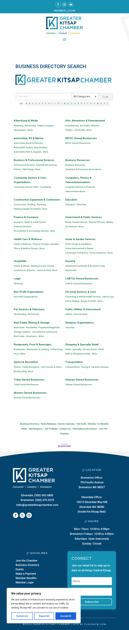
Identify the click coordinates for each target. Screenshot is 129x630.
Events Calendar (66, 424)
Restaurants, (20, 349)
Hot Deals (81, 424)
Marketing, (19, 125)
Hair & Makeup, (72, 301)
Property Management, (49, 327)
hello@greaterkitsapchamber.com (37, 505)
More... (31, 130)
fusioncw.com (95, 624)
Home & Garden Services (80, 239)
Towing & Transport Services (95, 367)
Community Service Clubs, (26, 187)
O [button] (71, 103)
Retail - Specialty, (73, 349)
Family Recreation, (31, 367)
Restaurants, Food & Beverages (32, 344)
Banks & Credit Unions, (35, 222)
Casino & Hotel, (43, 270)
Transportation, (72, 367)
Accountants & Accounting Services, (31, 231)
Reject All (44, 616)
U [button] (91, 103)
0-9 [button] (21, 103)
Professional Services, (24, 165)
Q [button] (78, 103)
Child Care (81, 204)
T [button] (87, 103)
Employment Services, (46, 165)
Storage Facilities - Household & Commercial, (36, 332)
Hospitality (20, 261)
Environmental (80, 314)
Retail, (101, 349)
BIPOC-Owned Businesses (81, 138)
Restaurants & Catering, (38, 349)
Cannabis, (54, 244)
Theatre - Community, (75, 130)
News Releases (48, 424)
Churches (69, 327)
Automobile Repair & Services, (28, 143)
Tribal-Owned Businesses (29, 379)
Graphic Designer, (45, 125)
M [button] (65, 103)
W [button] (98, 103)
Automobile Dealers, (23, 147)
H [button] (49, 103)
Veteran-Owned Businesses (81, 379)
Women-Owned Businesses (30, 392)
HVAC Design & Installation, (78, 244)
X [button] (101, 103)
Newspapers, (20, 130)
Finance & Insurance (26, 217)
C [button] (32, 103)
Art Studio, (85, 125)
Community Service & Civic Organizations (30, 180)
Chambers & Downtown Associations (83, 169)
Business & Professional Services (34, 160)
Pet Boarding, (20, 314)
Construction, (20, 204)
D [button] (36, 103)
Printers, (18, 169)
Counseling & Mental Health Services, (83, 296)
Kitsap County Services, (76, 222)
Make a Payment (26, 573)
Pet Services (33, 314)
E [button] (39, 103)
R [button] (81, 103)
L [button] (61, 103)
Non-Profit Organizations (29, 291)
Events (20, 569)
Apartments (71, 270)
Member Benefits (26, 578)
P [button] (75, 103)
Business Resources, (75, 165)
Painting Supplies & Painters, (27, 209)
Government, (71, 226)
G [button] (45, 103)
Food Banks (45, 187)
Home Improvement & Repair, (79, 248)
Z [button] (107, 103)
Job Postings (50, 428)
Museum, (95, 125)
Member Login (25, 582)
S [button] (84, 103)
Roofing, (32, 204)
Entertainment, (72, 125)
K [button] (58, 103)
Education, (70, 204)
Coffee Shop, (56, 349)
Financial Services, (23, 226)
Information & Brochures (84, 428)
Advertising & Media (26, 120)
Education (71, 199)
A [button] (26, 103)
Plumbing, (41, 204)
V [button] (94, 103)
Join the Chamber (26, 560)
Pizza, (16, 353)
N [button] (68, 103)
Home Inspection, (98, 252)
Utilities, (69, 314)
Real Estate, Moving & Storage (32, 322)
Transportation (74, 362)
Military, (109, 222)
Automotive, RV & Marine (29, 138)
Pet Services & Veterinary (29, 309)
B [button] (29, 103)
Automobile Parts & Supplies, (28, 152)
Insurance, (19, 222)
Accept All (65, 616)
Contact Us (64, 428)
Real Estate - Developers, (26, 336)
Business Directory (29, 424)
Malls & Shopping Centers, (78, 353)
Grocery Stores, (89, 349)
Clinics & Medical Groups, (26, 248)
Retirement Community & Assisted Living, (85, 266)
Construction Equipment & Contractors (37, 199)
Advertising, (30, 125)
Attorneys (18, 283)
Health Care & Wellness (28, 239)
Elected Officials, (97, 222)
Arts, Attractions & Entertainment (85, 120)
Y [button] (104, 103)
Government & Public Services (83, 217)
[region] (44, 605)
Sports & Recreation (26, 362)
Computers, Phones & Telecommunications (78, 180)
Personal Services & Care (80, 291)
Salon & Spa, (108, 296)
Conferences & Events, (25, 270)
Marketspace (35, 428)
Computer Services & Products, (80, 187)
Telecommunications (75, 191)
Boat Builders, (41, 147)
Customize (22, 616)
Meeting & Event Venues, (43, 266)
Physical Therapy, (41, 244)
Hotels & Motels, (22, 266)
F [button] (42, 103)
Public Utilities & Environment (83, 309)
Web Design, (28, 169)
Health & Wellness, (23, 244)
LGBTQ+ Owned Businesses (82, 278)
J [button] (54, 103)
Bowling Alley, (20, 371)
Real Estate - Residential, (25, 327)
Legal (17, 278)
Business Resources (77, 160)
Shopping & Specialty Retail (81, 344)
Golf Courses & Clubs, (51, 367)
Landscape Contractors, (77, 252)
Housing (70, 261)
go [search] (106, 96)
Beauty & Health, (89, 301)
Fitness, (17, 367)
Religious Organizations (79, 322)
